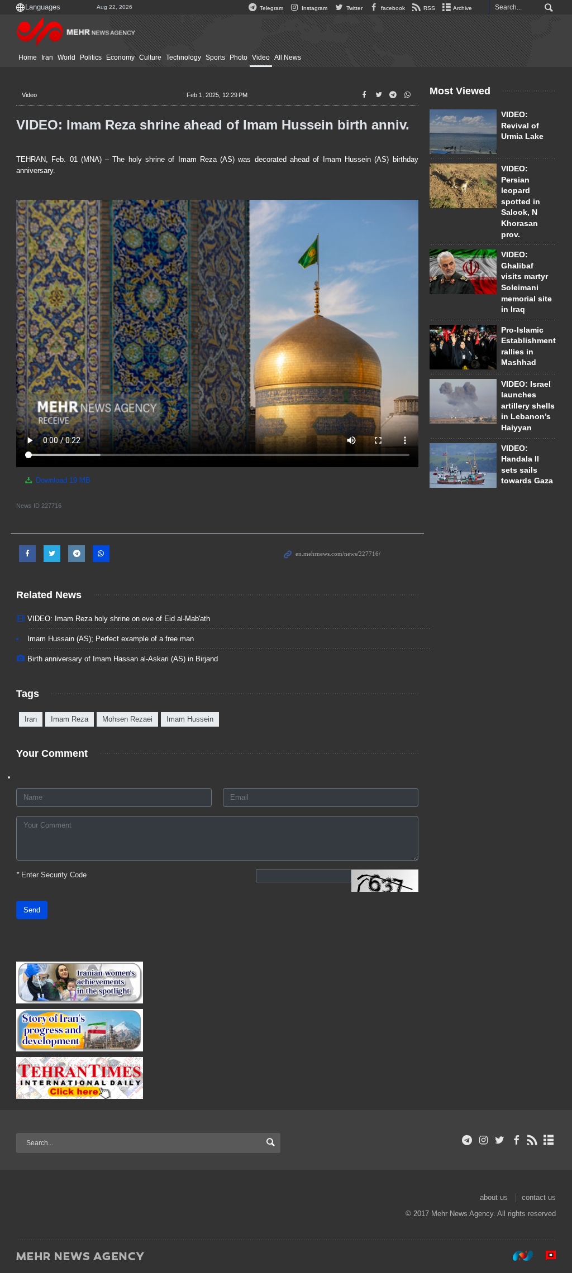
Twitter (353, 8)
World (66, 57)
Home (27, 57)
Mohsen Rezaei (127, 719)
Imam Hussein (189, 719)
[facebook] (516, 1140)
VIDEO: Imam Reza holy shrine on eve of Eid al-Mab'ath (118, 618)
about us (494, 1197)
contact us (539, 1197)
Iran (47, 57)
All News (287, 57)
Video (261, 57)
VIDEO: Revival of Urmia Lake (522, 125)
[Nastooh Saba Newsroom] (517, 1256)
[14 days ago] (463, 131)
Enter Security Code (51, 875)
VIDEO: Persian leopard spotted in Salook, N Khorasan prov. (520, 201)
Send (31, 910)
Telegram (270, 8)
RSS (428, 8)
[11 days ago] (463, 465)
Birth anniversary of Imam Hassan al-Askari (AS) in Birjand (122, 659)
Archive (462, 8)
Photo (238, 57)
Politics (91, 57)
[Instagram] (483, 1140)
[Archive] (549, 1140)
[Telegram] (467, 1140)
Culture (150, 57)
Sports (215, 57)
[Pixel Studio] (545, 1256)
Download (62, 480)
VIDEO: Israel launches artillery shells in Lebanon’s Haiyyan (528, 406)
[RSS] (533, 1140)
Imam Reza (69, 719)
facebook (392, 8)
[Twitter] (500, 1140)
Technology (183, 57)
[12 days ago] (463, 347)
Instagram (313, 8)
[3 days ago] (463, 271)
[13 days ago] (463, 186)
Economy (120, 57)
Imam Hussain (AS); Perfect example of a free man (110, 639)
